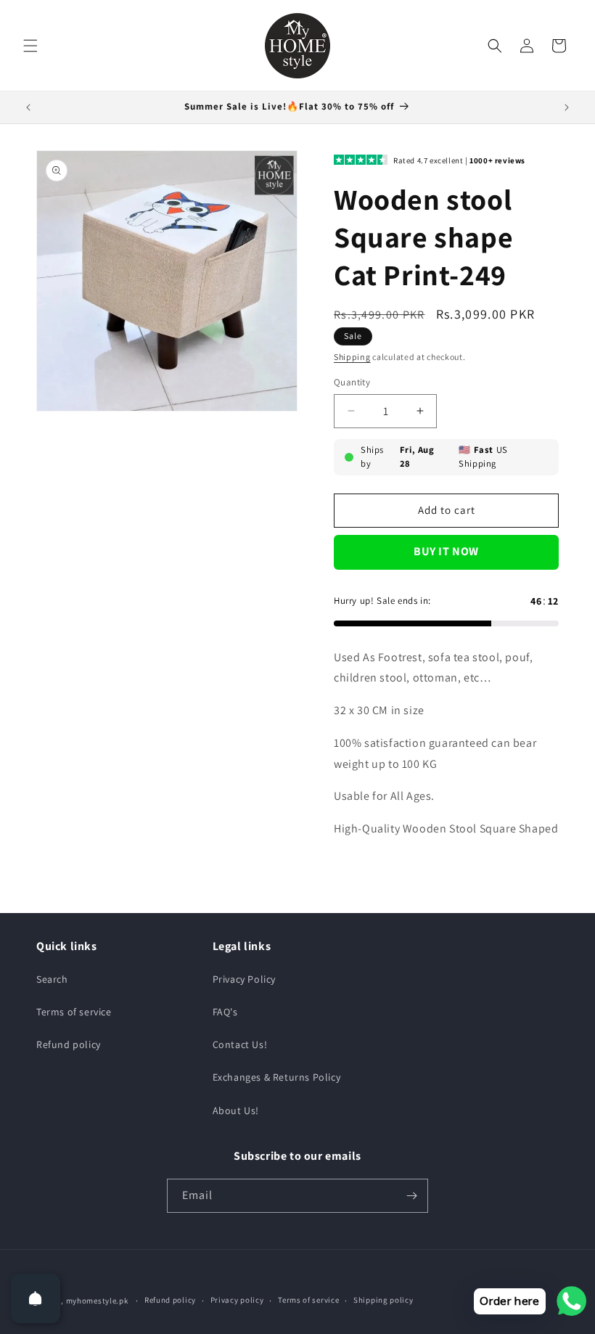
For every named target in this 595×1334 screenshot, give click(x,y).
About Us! (236, 1110)
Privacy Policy (244, 979)
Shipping (352, 356)
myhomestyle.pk (97, 1301)
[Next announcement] (567, 107)
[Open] (35, 1298)
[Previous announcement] (28, 107)
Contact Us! (240, 1044)
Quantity (352, 382)
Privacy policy (237, 1300)
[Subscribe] (411, 1196)
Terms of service (74, 1011)
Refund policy (68, 1044)
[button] (30, 46)
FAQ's (225, 1011)
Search (52, 979)
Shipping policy (383, 1300)
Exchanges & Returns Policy (277, 1077)
